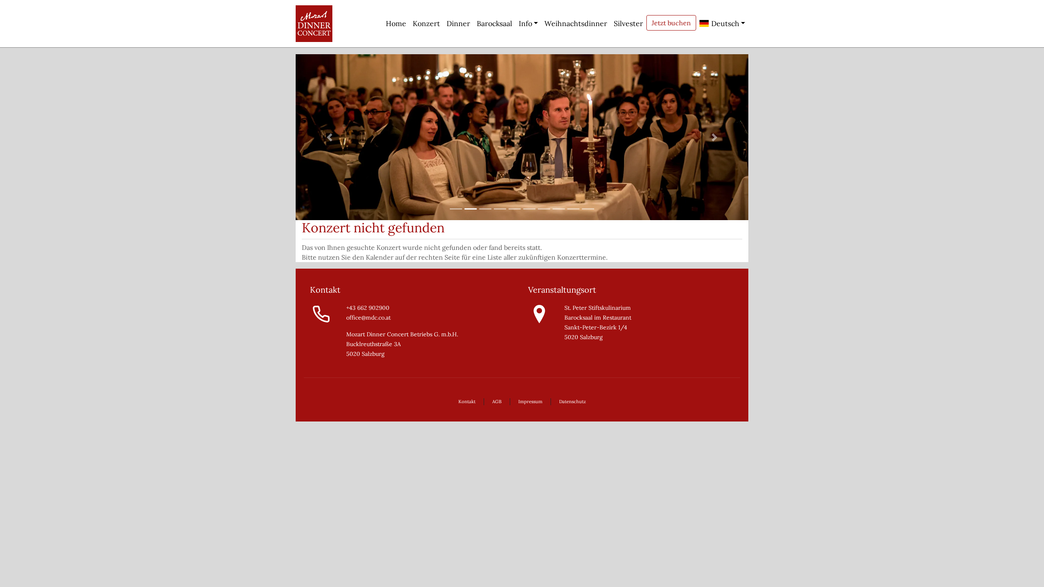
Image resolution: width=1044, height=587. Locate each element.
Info (525, 23)
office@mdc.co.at (368, 317)
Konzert (426, 23)
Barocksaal (494, 23)
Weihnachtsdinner (575, 23)
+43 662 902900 (367, 307)
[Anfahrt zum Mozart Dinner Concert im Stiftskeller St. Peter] (539, 313)
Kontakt (467, 401)
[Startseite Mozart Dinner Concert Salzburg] (314, 23)
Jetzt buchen (671, 23)
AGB (497, 401)
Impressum (530, 401)
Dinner (458, 23)
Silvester (628, 23)
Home (396, 23)
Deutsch (724, 23)
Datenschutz (572, 401)
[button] (330, 137)
